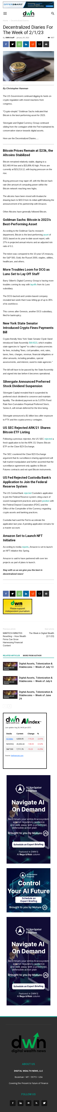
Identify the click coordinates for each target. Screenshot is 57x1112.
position (45, 501)
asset (46, 234)
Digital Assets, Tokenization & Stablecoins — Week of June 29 (35, 695)
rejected (48, 439)
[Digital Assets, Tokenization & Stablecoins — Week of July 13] (10, 666)
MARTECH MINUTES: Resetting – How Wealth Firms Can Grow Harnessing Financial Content (14, 639)
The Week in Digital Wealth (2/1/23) (41, 635)
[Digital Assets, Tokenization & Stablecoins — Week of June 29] (10, 694)
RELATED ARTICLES (11, 656)
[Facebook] (13, 1103)
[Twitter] (44, 1103)
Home (5, 20)
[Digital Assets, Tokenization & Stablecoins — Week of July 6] (10, 680)
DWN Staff (10, 37)
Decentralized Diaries (20, 20)
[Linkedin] (21, 1103)
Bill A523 (33, 342)
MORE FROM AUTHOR (32, 656)
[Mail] (28, 1103)
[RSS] (36, 1103)
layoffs (33, 284)
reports (25, 547)
